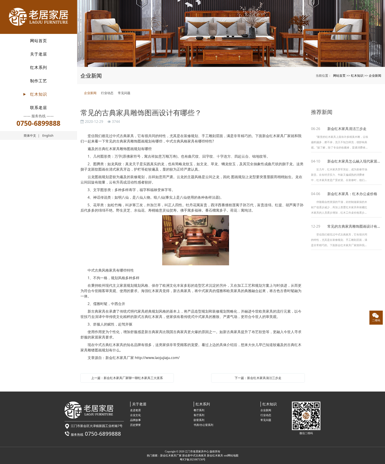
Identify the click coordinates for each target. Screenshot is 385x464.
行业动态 (107, 93)
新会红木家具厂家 (171, 455)
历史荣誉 (135, 425)
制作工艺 (38, 80)
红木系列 (38, 67)
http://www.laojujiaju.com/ (157, 357)
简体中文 (30, 135)
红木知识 (38, 94)
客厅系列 (199, 415)
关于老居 (38, 54)
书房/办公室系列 (203, 425)
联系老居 (38, 107)
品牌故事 (135, 420)
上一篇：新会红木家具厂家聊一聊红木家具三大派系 (127, 378)
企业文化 (135, 415)
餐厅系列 (199, 410)
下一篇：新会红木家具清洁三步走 (258, 378)
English (47, 135)
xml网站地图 (231, 455)
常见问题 (124, 93)
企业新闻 (375, 75)
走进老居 (135, 410)
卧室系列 (199, 420)
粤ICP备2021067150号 (192, 459)
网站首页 (38, 40)
